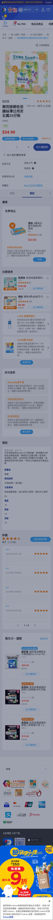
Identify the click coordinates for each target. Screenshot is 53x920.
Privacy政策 (8, 917)
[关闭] (49, 901)
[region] (26, 908)
